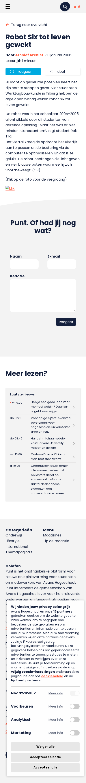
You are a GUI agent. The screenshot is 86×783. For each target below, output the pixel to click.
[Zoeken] (65, 7)
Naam (16, 256)
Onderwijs (14, 535)
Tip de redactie (56, 540)
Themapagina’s (19, 552)
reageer (25, 71)
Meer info (56, 693)
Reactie (17, 276)
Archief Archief (29, 55)
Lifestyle (13, 540)
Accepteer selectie (45, 757)
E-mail (53, 256)
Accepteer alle (45, 767)
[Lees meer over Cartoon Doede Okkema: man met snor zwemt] (43, 457)
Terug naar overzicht (29, 24)
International (17, 546)
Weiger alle (45, 747)
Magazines (52, 535)
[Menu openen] (8, 6)
